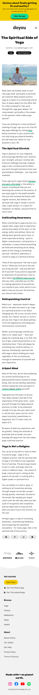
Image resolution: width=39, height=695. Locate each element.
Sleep (6, 620)
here (30, 130)
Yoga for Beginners (24, 53)
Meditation (9, 615)
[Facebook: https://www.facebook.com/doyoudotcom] (16, 684)
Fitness (7, 610)
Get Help (8, 647)
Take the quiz (19, 16)
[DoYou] (19, 28)
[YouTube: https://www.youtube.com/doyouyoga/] (22, 684)
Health (7, 624)
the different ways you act (24, 278)
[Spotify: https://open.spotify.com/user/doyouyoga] (29, 684)
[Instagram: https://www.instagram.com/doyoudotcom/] (10, 684)
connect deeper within (11, 389)
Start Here (11, 582)
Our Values (8, 642)
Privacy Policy (10, 652)
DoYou (10, 48)
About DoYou (9, 638)
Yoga (10, 53)
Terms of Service (11, 656)
